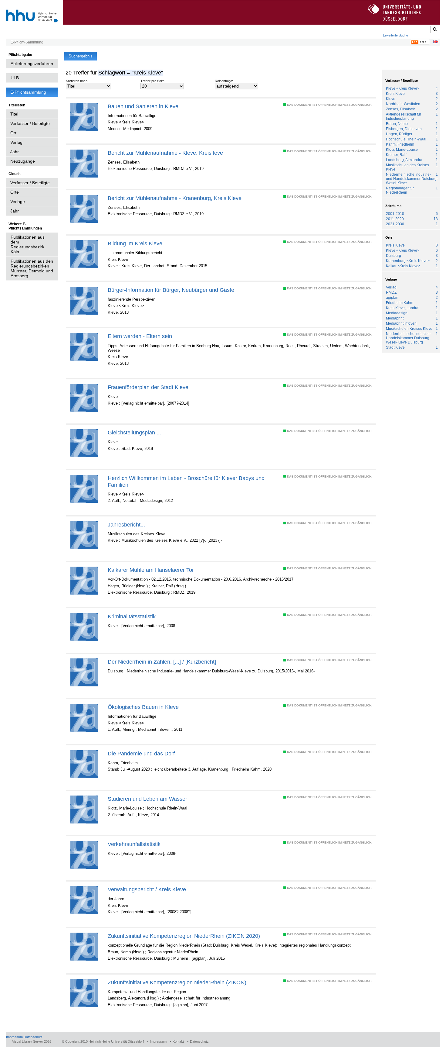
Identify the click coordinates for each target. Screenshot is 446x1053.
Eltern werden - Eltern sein (140, 336)
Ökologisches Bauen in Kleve (143, 707)
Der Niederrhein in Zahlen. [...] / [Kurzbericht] (162, 661)
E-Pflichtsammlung (28, 92)
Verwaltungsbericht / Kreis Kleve (147, 889)
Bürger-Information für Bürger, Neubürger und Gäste (171, 290)
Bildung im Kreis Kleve (135, 243)
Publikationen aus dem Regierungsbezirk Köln (28, 244)
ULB (15, 77)
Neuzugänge (22, 161)
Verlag (16, 142)
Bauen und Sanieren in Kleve (143, 106)
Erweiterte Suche (395, 35)
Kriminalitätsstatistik (132, 616)
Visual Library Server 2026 (31, 1041)
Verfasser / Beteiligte (30, 123)
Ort (13, 132)
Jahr (14, 151)
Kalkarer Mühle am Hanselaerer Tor (151, 570)
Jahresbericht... (126, 524)
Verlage (17, 201)
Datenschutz (33, 1037)
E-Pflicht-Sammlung (27, 42)
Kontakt (178, 1041)
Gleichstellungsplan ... (134, 432)
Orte (14, 192)
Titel (14, 114)
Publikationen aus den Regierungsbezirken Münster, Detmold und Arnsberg (32, 268)
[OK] (434, 29)
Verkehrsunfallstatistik (134, 844)
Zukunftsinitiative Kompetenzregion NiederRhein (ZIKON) (177, 982)
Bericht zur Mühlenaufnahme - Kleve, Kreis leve (165, 153)
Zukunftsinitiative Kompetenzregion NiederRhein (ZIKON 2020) (184, 936)
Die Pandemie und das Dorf (141, 753)
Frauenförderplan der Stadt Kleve (148, 387)
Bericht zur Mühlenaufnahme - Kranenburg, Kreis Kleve (175, 198)
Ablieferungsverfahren (32, 63)
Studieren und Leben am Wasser (147, 799)
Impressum (14, 1037)
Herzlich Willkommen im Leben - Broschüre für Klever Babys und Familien (186, 481)
